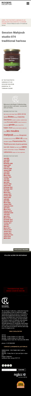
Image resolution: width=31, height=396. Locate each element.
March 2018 (7, 218)
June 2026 (6, 160)
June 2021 (6, 190)
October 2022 (7, 184)
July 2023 (6, 179)
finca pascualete (12, 122)
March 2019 (7, 209)
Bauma (16, 114)
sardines (5, 149)
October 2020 (7, 195)
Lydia (15, 135)
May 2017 (6, 226)
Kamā (20, 128)
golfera (16, 125)
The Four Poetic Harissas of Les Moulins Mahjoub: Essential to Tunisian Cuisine (14, 21)
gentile (12, 125)
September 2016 (8, 235)
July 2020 (6, 199)
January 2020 (7, 204)
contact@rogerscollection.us (15, 346)
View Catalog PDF (15, 331)
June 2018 (6, 214)
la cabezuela (24, 128)
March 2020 (7, 202)
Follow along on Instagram (15, 255)
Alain (5, 114)
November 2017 (8, 221)
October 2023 (7, 177)
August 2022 (7, 185)
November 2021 (8, 189)
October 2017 (7, 223)
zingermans (22, 152)
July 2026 (6, 158)
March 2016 (7, 238)
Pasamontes (17, 141)
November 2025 (8, 163)
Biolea (11, 117)
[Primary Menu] (28, 3)
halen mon (8, 128)
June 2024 (6, 172)
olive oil (19, 138)
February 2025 (8, 168)
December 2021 (8, 187)
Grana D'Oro (21, 125)
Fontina (19, 122)
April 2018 (6, 216)
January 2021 (7, 194)
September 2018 (8, 212)
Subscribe (21, 369)
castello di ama (24, 119)
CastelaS (14, 119)
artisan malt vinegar (10, 114)
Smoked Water (11, 149)
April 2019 (6, 207)
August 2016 (7, 236)
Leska (5, 131)
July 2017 (6, 224)
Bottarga (15, 117)
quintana (24, 144)
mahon (17, 135)
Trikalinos (22, 149)
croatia (5, 122)
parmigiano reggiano (8, 141)
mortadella (6, 138)
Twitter (5, 365)
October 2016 (7, 233)
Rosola (19, 147)
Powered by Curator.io (22, 295)
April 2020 (6, 201)
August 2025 (7, 165)
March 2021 (7, 192)
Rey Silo (16, 147)
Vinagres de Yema (16, 152)
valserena (8, 152)
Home (3, 20)
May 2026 (6, 162)
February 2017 (8, 229)
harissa (14, 128)
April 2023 (6, 182)
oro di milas (25, 138)
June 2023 (6, 180)
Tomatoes (16, 149)
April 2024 (6, 173)
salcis (24, 147)
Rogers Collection (7, 3)
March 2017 (7, 228)
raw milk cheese (9, 147)
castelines (18, 119)
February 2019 (8, 211)
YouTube (8, 365)
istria (17, 128)
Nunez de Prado (11, 138)
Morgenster (23, 135)
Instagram (10, 365)
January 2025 (7, 170)
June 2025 (6, 167)
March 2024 (7, 175)
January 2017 (7, 231)
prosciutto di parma (15, 144)
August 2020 (7, 197)
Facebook (3, 365)
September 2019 (8, 206)
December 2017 (8, 219)
